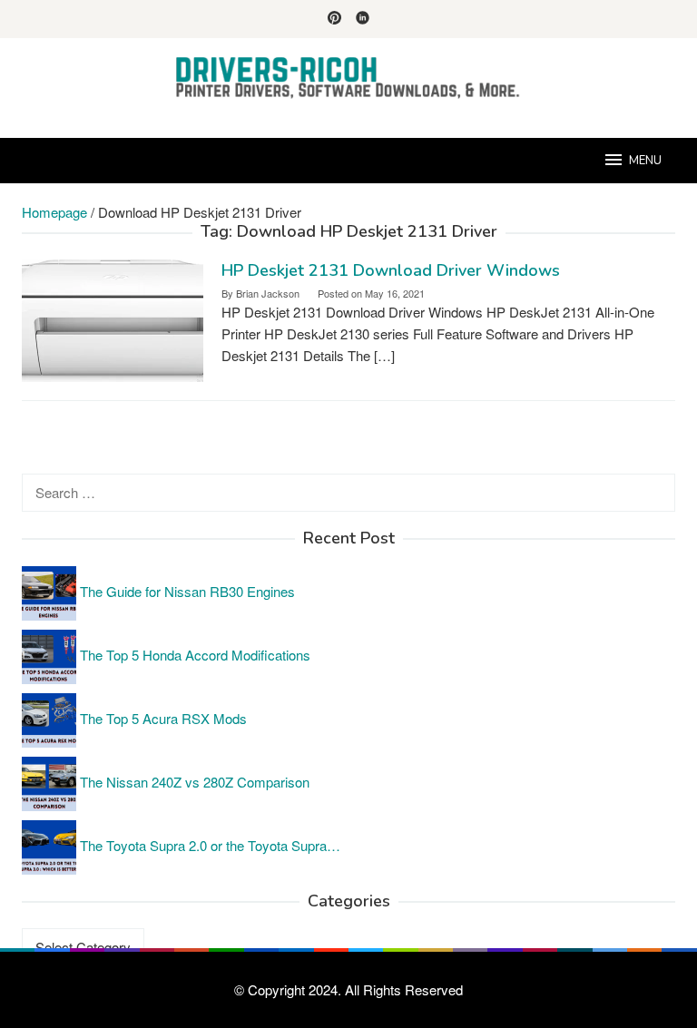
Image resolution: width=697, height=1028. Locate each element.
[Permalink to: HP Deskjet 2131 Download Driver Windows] (112, 318)
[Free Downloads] (348, 76)
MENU (645, 160)
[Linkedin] (362, 19)
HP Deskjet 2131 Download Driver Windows (390, 270)
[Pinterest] (334, 19)
